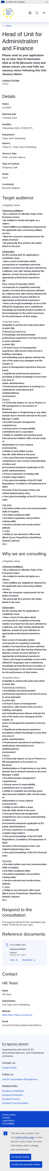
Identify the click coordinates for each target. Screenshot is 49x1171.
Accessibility (8, 1123)
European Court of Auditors (15, 1103)
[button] (14, 960)
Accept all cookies (20, 1157)
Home (8, 26)
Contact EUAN (9, 1068)
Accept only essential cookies (26, 1164)
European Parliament (12, 1095)
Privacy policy (9, 1115)
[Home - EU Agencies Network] (14, 13)
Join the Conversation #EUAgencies (19, 1079)
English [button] (30, 13)
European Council (11, 1099)
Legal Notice (8, 1120)
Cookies (6, 1118)
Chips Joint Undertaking (13, 138)
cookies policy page (24, 1137)
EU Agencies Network (15, 1044)
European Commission (13, 1091)
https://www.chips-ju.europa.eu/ (17, 1015)
